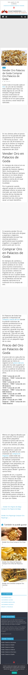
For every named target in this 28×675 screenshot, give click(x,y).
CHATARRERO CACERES (7, 600)
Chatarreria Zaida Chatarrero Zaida (12, 5)
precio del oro (18, 363)
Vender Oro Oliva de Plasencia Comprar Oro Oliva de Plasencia (12, 563)
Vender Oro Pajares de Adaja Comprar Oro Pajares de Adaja (11, 508)
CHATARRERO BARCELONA (8, 602)
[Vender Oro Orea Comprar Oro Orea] (14, 528)
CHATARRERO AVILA (6, 597)
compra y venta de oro (11, 319)
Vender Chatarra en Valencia (8, 649)
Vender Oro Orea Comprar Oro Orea (13, 542)
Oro (4, 67)
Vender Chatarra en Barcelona (8, 642)
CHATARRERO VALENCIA (7, 604)
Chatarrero (8, 81)
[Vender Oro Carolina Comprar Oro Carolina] (14, 569)
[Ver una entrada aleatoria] (25, 16)
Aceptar (14, 672)
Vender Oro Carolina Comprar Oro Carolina (13, 584)
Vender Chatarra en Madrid (7, 645)
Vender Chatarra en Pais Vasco (8, 652)
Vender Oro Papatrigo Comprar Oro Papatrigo (12, 517)
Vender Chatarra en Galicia (7, 647)
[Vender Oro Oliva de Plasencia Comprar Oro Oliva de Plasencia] (14, 548)
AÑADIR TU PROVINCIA (7, 607)
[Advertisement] (14, 33)
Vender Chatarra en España (7, 654)
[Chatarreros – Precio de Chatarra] (3, 16)
